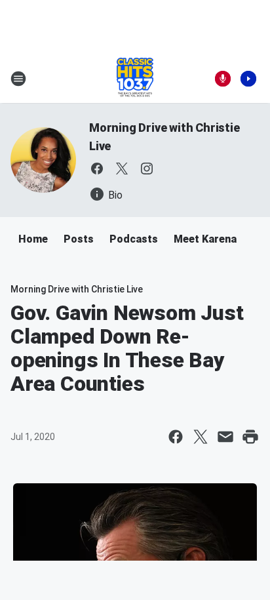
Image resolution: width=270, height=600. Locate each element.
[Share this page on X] (200, 437)
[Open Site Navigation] (18, 79)
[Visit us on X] (122, 168)
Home (33, 239)
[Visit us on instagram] (147, 168)
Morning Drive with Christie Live (76, 289)
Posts (79, 239)
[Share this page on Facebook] (175, 437)
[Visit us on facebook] (97, 168)
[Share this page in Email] (225, 437)
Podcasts (133, 239)
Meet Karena (205, 239)
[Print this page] (250, 437)
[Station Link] (135, 79)
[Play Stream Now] (248, 79)
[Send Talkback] (223, 79)
